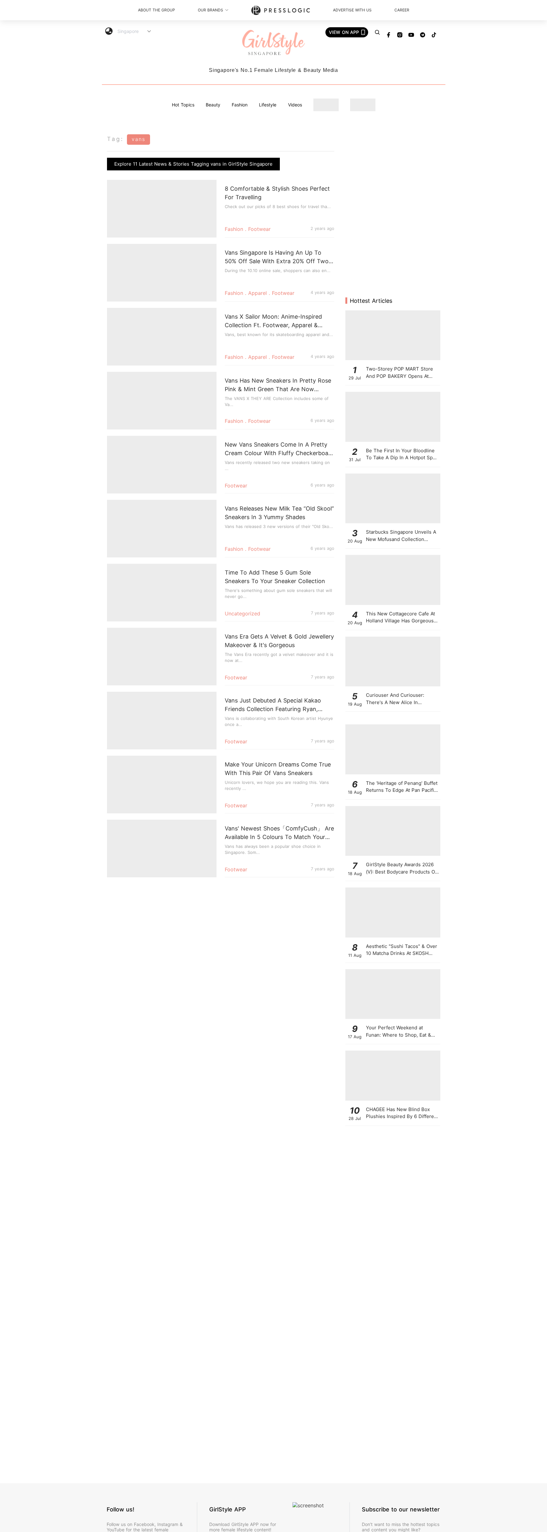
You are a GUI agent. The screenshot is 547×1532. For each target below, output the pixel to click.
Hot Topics (183, 104)
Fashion (240, 104)
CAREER (401, 10)
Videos (295, 104)
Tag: (115, 139)
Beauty (213, 104)
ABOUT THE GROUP (156, 10)
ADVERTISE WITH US (352, 10)
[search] (377, 32)
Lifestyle (267, 104)
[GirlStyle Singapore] (273, 43)
